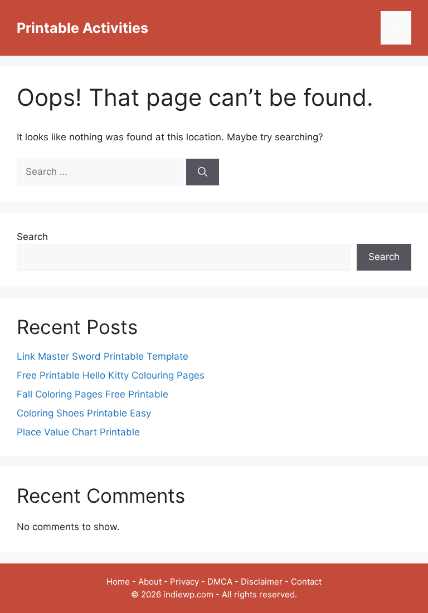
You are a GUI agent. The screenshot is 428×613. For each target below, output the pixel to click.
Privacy (184, 581)
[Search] (202, 172)
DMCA (219, 581)
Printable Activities (82, 27)
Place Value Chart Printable (78, 432)
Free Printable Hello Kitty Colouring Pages (111, 375)
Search (32, 236)
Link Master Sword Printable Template (102, 356)
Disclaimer (262, 581)
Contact (306, 581)
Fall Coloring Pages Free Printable (92, 394)
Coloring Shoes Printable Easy (84, 413)
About (150, 581)
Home (118, 581)
